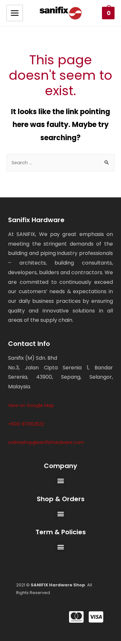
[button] (60, 480)
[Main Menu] (14, 13)
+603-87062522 (26, 424)
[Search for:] (60, 162)
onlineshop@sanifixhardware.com (46, 442)
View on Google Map (31, 405)
